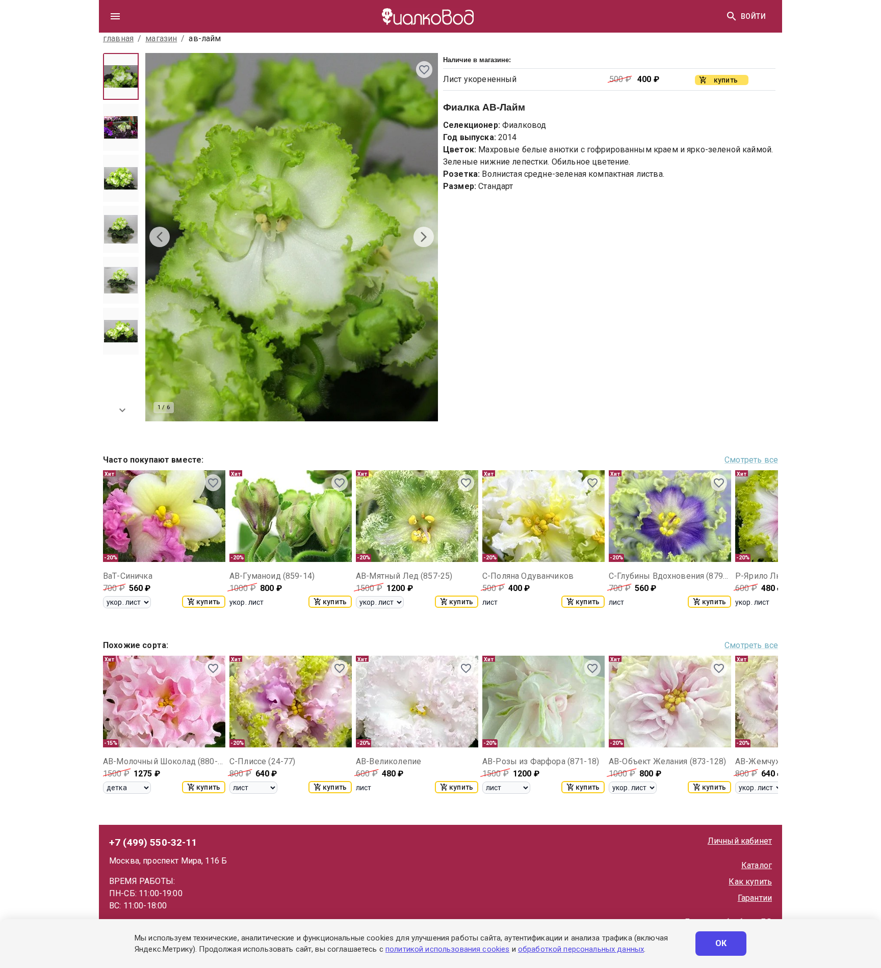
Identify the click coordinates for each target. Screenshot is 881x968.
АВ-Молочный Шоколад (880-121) (164, 761)
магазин (161, 38)
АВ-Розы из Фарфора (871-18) (540, 761)
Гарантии (755, 898)
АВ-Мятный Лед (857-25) (404, 576)
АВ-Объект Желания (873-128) (667, 761)
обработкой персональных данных (581, 949)
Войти (753, 16)
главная (118, 38)
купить (208, 602)
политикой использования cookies (447, 949)
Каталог (756, 865)
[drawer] (115, 16)
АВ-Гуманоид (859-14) (272, 576)
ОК (721, 943)
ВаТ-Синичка (127, 576)
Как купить (750, 881)
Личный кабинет (740, 841)
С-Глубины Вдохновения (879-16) (670, 576)
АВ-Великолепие (388, 761)
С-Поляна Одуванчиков (528, 576)
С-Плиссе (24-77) (262, 761)
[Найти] (731, 16)
